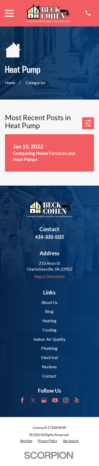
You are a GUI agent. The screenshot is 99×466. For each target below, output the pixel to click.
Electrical (49, 357)
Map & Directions (49, 276)
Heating (49, 320)
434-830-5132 (49, 237)
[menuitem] (26, 441)
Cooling (49, 330)
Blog (49, 311)
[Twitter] (33, 400)
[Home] (47, 13)
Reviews (49, 366)
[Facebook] (22, 400)
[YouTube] (55, 400)
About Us (49, 302)
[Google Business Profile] (44, 400)
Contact (49, 376)
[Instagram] (66, 400)
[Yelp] (76, 400)
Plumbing (49, 348)
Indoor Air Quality (49, 339)
